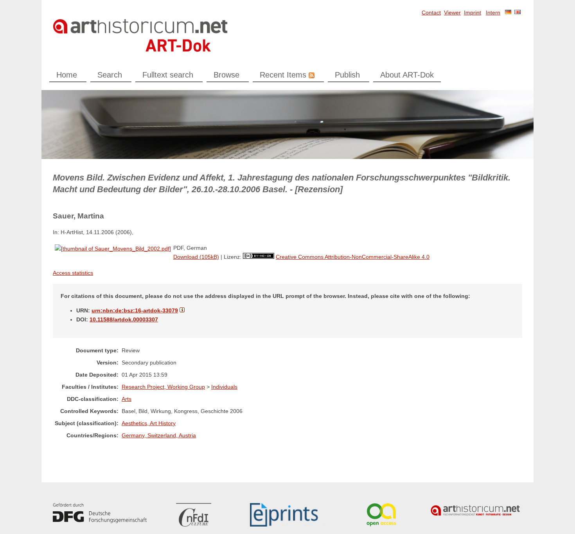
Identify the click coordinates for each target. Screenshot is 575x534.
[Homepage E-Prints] (287, 515)
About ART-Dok (407, 74)
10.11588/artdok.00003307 (124, 319)
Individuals (224, 387)
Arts (126, 399)
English (517, 12)
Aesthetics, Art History (149, 423)
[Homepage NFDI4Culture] (194, 515)
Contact (431, 12)
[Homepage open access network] (381, 515)
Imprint (472, 12)
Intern (493, 12)
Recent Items (283, 74)
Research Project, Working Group (163, 387)
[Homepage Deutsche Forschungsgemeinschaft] (100, 513)
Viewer (452, 12)
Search (109, 74)
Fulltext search (167, 74)
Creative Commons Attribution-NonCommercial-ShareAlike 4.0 (352, 257)
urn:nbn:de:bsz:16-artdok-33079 (135, 310)
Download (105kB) (196, 257)
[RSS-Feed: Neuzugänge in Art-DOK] (310, 74)
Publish (347, 74)
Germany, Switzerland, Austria (159, 435)
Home (66, 74)
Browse (226, 74)
